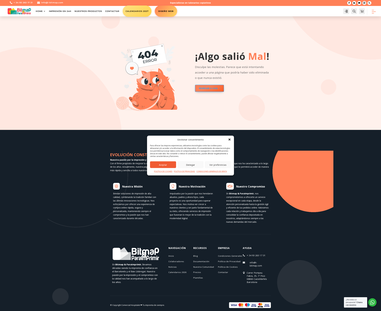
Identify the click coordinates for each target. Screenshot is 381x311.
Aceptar (163, 164)
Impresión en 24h (60, 11)
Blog (195, 256)
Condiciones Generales (230, 256)
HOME (39, 11)
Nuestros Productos (88, 11)
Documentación (201, 261)
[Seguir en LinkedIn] (354, 3)
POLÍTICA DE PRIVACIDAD (184, 171)
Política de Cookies (228, 267)
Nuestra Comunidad (203, 267)
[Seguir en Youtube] (359, 3)
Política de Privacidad (229, 261)
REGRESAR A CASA (208, 88)
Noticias (172, 267)
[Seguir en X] (369, 3)
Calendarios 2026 (177, 272)
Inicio (171, 256)
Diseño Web (166, 11)
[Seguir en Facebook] (349, 3)
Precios (197, 272)
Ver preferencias (218, 164)
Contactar (112, 11)
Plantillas (198, 277)
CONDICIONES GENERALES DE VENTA (211, 171)
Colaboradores (176, 261)
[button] (229, 139)
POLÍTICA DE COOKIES (163, 171)
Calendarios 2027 (137, 11)
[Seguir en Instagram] (364, 3)
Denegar (190, 164)
